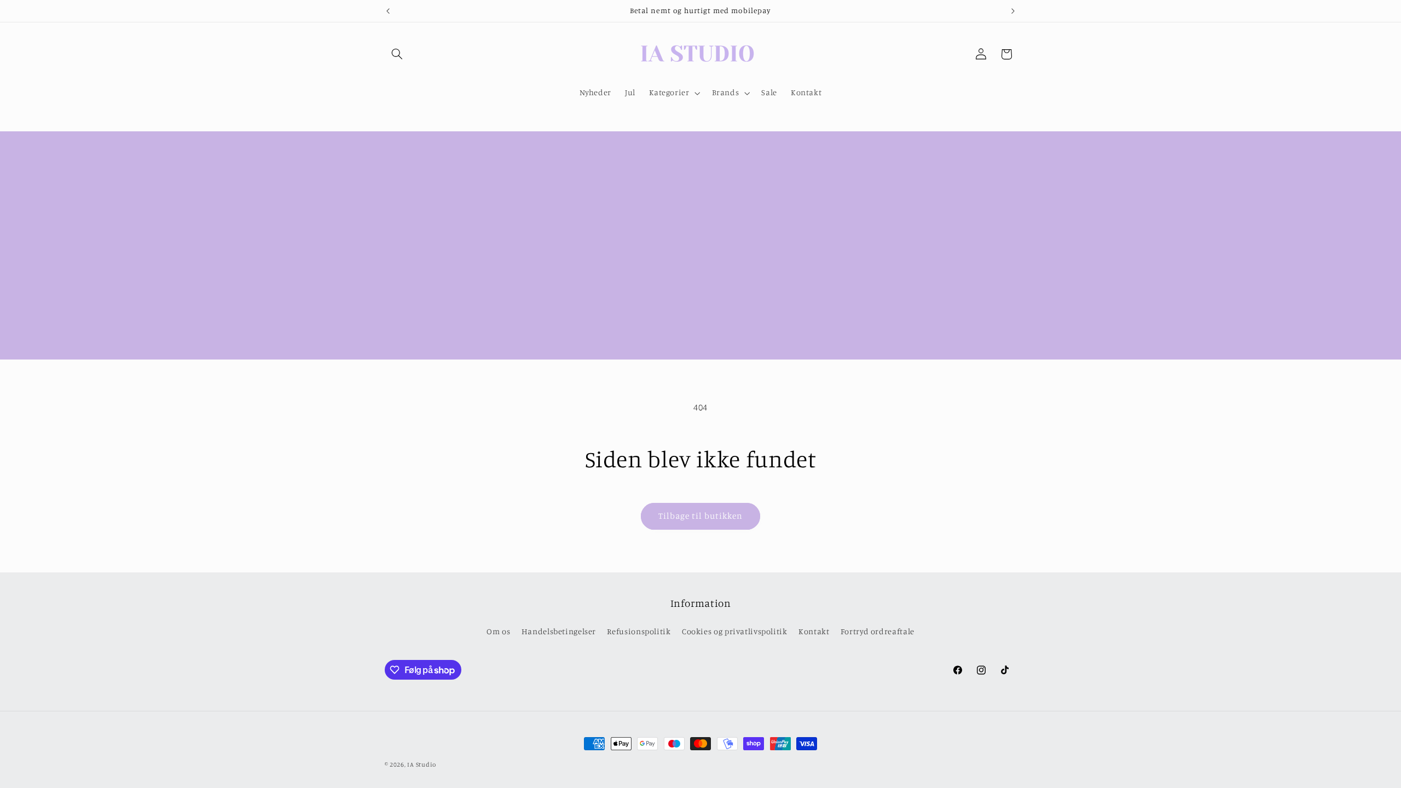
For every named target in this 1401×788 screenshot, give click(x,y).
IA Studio (421, 764)
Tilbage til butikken (700, 516)
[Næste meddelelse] (1013, 11)
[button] (397, 54)
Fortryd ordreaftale (877, 631)
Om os (498, 631)
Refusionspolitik (638, 631)
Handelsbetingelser (559, 631)
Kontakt (813, 631)
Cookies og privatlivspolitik (735, 631)
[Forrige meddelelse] (388, 11)
